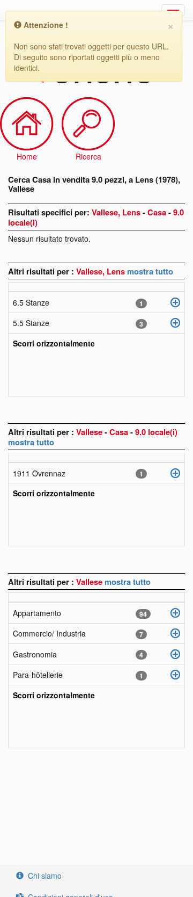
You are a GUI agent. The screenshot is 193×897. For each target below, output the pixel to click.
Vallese (90, 582)
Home (27, 156)
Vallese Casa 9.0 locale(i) (126, 432)
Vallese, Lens (101, 271)
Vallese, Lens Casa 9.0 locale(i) (96, 217)
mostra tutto (150, 271)
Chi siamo (45, 875)
